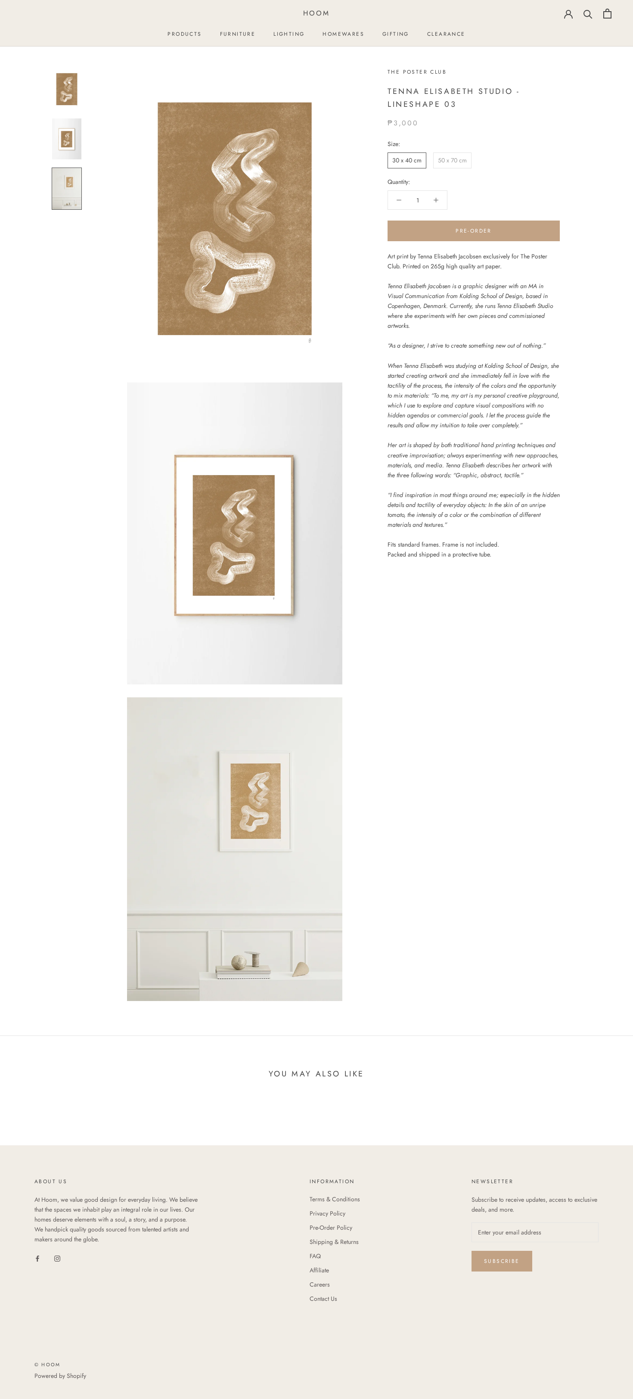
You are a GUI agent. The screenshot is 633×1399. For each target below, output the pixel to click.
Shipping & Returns (334, 1241)
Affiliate (319, 1270)
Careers (320, 1284)
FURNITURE (238, 34)
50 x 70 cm (452, 160)
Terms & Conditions (335, 1199)
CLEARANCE (446, 34)
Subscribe (502, 1261)
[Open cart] (607, 14)
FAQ (315, 1256)
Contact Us (323, 1298)
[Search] (588, 13)
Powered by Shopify (60, 1375)
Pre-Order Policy (331, 1227)
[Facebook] (37, 1258)
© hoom (47, 1364)
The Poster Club (417, 72)
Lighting (288, 34)
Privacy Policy (327, 1213)
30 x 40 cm (407, 160)
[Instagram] (57, 1258)
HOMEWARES (343, 34)
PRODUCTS (185, 34)
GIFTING (395, 34)
